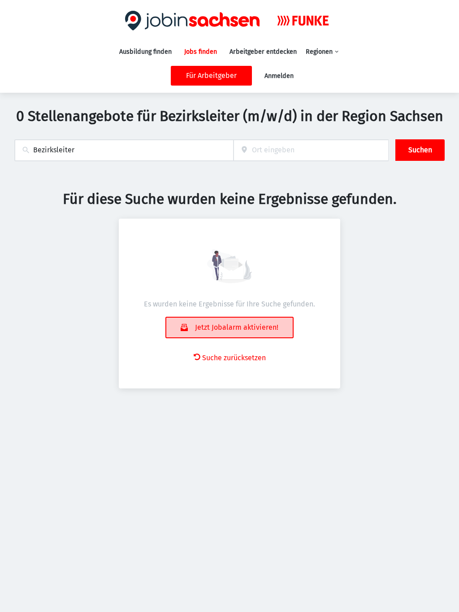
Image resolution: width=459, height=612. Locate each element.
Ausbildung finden (145, 52)
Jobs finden (200, 52)
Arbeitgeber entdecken (263, 52)
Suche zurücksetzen (234, 357)
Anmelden (279, 76)
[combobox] (124, 150)
